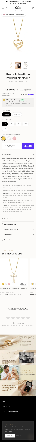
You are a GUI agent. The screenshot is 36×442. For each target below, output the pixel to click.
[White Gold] (9, 138)
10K (22, 284)
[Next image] (25, 272)
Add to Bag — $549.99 (11, 146)
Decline (18, 435)
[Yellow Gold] (4, 138)
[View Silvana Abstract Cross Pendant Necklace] (14, 272)
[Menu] (3, 8)
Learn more (8, 431)
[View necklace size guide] (25, 65)
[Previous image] (2, 272)
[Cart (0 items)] (33, 8)
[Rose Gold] (14, 138)
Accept (10, 435)
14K (25, 284)
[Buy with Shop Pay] (28, 146)
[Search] (7, 8)
